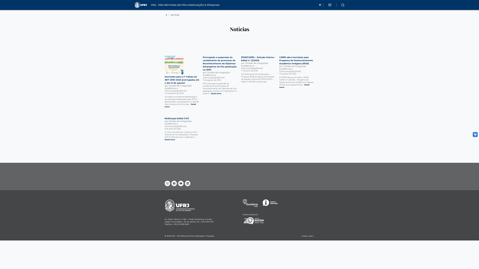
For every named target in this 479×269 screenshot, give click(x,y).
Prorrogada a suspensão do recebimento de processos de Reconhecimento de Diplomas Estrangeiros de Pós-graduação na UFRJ (220, 63)
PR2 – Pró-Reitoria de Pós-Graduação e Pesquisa (192, 236)
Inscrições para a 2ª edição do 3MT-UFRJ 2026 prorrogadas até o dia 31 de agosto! (182, 80)
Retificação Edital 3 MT (177, 118)
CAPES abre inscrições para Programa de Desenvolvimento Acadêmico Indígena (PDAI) (296, 60)
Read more (216, 93)
